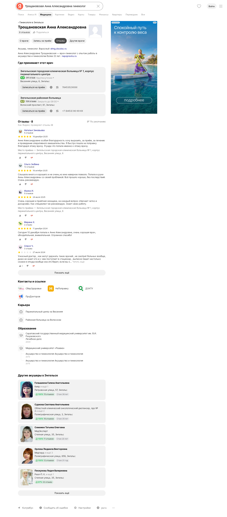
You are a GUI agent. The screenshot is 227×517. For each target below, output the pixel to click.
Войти (212, 6)
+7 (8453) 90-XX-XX (72, 111)
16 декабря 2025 (40, 136)
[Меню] (221, 6)
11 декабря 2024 (40, 228)
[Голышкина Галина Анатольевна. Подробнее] (61, 389)
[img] (25, 136)
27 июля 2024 (39, 252)
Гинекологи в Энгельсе (31, 22)
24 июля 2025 (39, 197)
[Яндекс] (19, 6)
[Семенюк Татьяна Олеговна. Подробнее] (61, 434)
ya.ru (104, 507)
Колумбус (27, 507)
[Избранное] (199, 6)
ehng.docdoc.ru (58, 48)
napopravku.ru (69, 56)
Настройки (84, 507)
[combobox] (58, 6)
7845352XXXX (69, 87)
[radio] (20, 157)
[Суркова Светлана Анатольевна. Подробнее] (61, 411)
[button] (51, 87)
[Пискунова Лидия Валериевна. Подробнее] (61, 477)
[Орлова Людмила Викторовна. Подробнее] (61, 456)
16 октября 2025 (40, 170)
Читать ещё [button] (78, 261)
